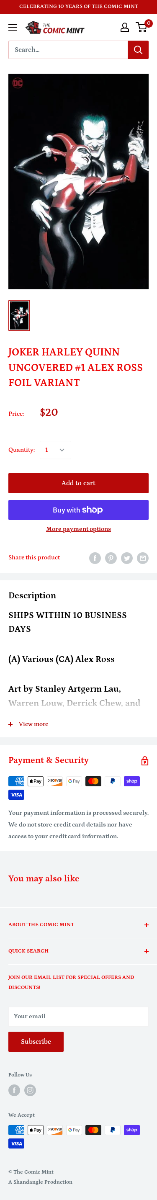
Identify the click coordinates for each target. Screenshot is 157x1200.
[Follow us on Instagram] (30, 1090)
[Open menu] (12, 27)
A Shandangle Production (40, 1182)
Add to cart (78, 483)
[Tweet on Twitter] (127, 558)
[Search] (138, 50)
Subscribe (36, 1041)
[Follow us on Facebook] (14, 1090)
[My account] (125, 27)
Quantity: (21, 449)
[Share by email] (143, 558)
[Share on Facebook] (95, 558)
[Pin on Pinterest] (111, 558)
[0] (141, 27)
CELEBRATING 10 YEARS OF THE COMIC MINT (78, 6)
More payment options (78, 529)
